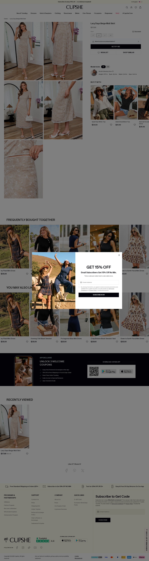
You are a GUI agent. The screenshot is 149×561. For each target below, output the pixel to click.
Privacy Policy (93, 290)
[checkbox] (79, 287)
